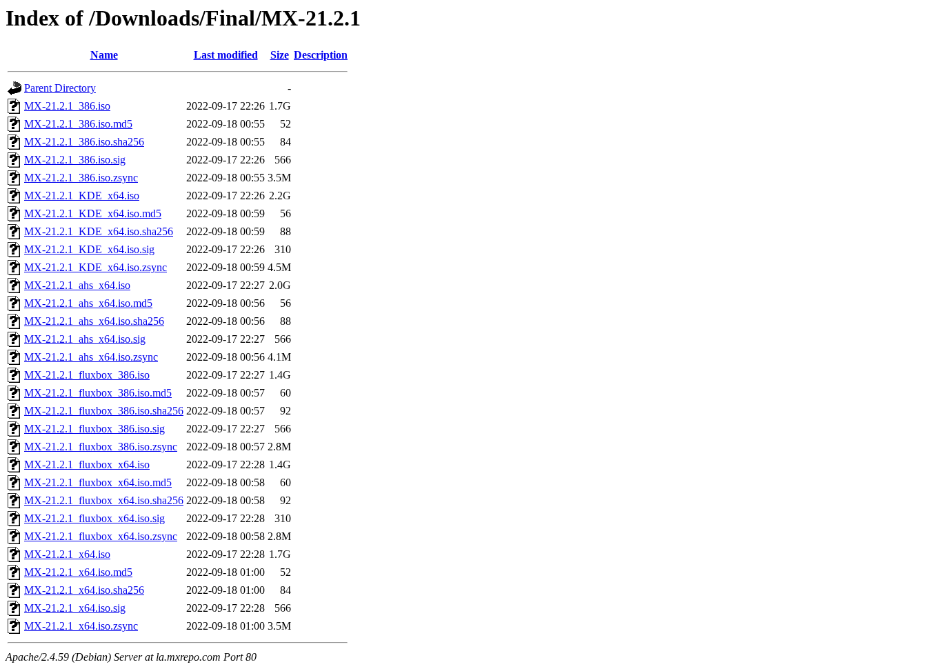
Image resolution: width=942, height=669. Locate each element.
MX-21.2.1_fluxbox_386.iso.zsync (100, 446)
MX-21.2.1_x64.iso (67, 554)
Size (279, 55)
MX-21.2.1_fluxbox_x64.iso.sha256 (103, 500)
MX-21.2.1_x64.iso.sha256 (84, 590)
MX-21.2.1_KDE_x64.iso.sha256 (98, 231)
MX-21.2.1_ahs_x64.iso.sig (85, 339)
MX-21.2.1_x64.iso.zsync (81, 626)
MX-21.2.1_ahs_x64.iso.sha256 (94, 321)
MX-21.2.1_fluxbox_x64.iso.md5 (98, 482)
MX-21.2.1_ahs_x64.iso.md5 (88, 303)
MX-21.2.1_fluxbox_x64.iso (87, 464)
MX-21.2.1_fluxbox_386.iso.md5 (98, 393)
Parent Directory (60, 88)
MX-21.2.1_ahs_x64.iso (77, 285)
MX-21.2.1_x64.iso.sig (75, 608)
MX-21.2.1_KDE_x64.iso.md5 (92, 213)
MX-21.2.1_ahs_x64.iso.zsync (91, 357)
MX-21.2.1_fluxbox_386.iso (87, 375)
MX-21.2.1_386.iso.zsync (81, 177)
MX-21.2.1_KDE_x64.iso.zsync (95, 267)
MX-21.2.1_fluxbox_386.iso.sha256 (103, 411)
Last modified (226, 55)
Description (321, 55)
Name (104, 55)
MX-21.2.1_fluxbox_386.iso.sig (94, 429)
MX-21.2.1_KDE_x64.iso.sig (89, 249)
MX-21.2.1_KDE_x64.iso (81, 195)
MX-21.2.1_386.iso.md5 (78, 124)
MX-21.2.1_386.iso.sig (75, 160)
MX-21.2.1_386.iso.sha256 (84, 142)
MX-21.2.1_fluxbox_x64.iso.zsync (100, 536)
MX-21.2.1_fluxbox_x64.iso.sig (94, 518)
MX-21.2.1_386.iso (67, 106)
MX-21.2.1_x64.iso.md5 (78, 572)
